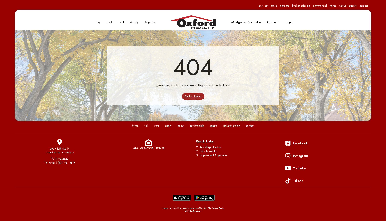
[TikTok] (288, 181)
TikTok (298, 180)
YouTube (299, 168)
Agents (352, 6)
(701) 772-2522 (59, 159)
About (342, 6)
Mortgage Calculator (246, 22)
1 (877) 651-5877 (65, 163)
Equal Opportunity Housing (148, 148)
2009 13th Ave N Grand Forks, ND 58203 (60, 151)
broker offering (301, 6)
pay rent (263, 6)
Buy (98, 22)
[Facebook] (288, 143)
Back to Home (193, 96)
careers (284, 6)
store (274, 6)
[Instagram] (288, 156)
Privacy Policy (231, 126)
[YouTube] (288, 168)
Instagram (300, 155)
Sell (109, 22)
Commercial (320, 6)
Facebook (300, 143)
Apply (134, 22)
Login (288, 22)
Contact (363, 6)
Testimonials (197, 126)
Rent (121, 22)
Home (333, 6)
